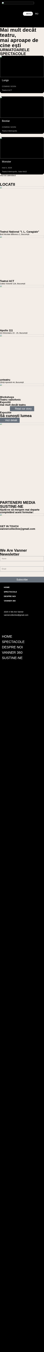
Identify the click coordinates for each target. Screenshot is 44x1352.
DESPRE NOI (12, 647)
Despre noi (10, 596)
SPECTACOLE (13, 642)
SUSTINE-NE (12, 658)
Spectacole (10, 592)
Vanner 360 (10, 601)
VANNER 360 (12, 652)
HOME (7, 587)
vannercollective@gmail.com (17, 528)
